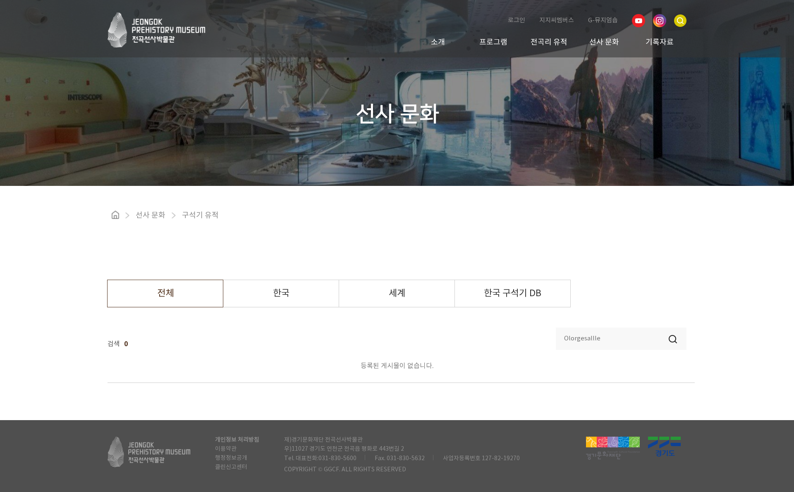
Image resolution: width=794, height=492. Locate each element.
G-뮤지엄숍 (603, 20)
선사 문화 (604, 42)
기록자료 (660, 42)
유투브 (638, 20)
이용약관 (226, 449)
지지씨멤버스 (556, 20)
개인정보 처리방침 (237, 440)
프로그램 (493, 42)
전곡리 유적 (549, 42)
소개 (438, 42)
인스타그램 (659, 20)
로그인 (516, 20)
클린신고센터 (231, 467)
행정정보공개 (231, 458)
